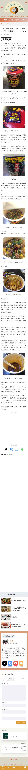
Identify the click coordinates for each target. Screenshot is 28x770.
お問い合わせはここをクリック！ (14, 20)
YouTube (15, 666)
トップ (25, 768)
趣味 (7, 16)
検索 (3, 768)
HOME (14, 760)
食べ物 (10, 454)
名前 (4, 702)
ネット (16, 16)
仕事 (21, 16)
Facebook (10, 666)
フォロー (14, 768)
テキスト (3, 16)
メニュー (19, 768)
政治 (24, 16)
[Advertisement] (14, 428)
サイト (3, 715)
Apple (11, 16)
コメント (5, 683)
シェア (8, 768)
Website (21, 666)
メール (4, 709)
